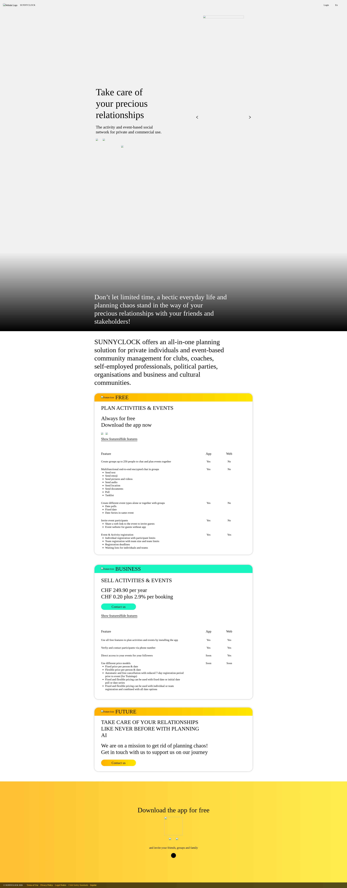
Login (326, 5)
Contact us (119, 606)
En (336, 5)
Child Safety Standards (78, 885)
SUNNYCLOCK (27, 5)
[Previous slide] (197, 117)
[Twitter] (170, 860)
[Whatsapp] (176, 860)
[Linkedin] (181, 860)
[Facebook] (165, 860)
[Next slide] (250, 117)
